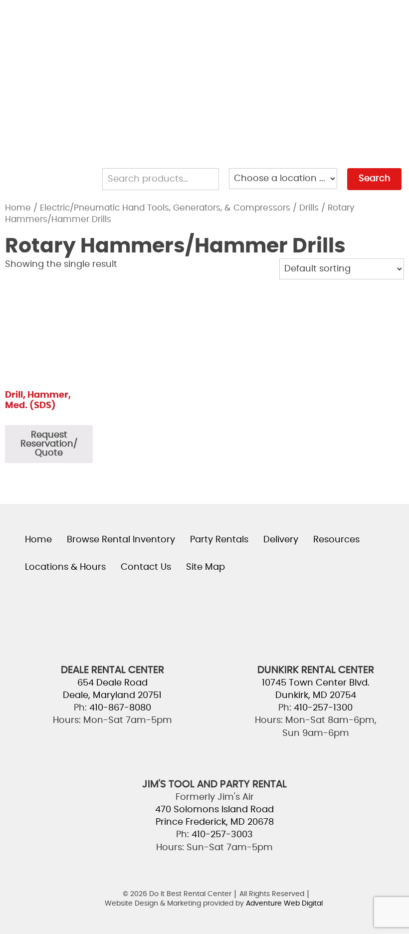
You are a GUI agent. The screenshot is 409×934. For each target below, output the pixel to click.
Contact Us (301, 133)
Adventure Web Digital (284, 903)
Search (375, 178)
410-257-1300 (323, 707)
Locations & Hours (318, 110)
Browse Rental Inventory (333, 18)
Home (18, 208)
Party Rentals (305, 41)
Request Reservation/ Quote (49, 444)
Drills (309, 208)
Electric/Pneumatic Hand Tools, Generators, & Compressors (165, 208)
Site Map (205, 567)
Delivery (291, 64)
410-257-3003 (222, 834)
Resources (297, 87)
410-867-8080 (120, 707)
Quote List (296, 156)
